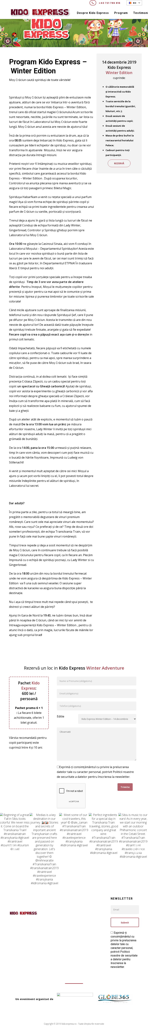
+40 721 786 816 (109, 3)
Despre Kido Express (93, 13)
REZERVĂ (119, 163)
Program (121, 13)
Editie (60, 716)
